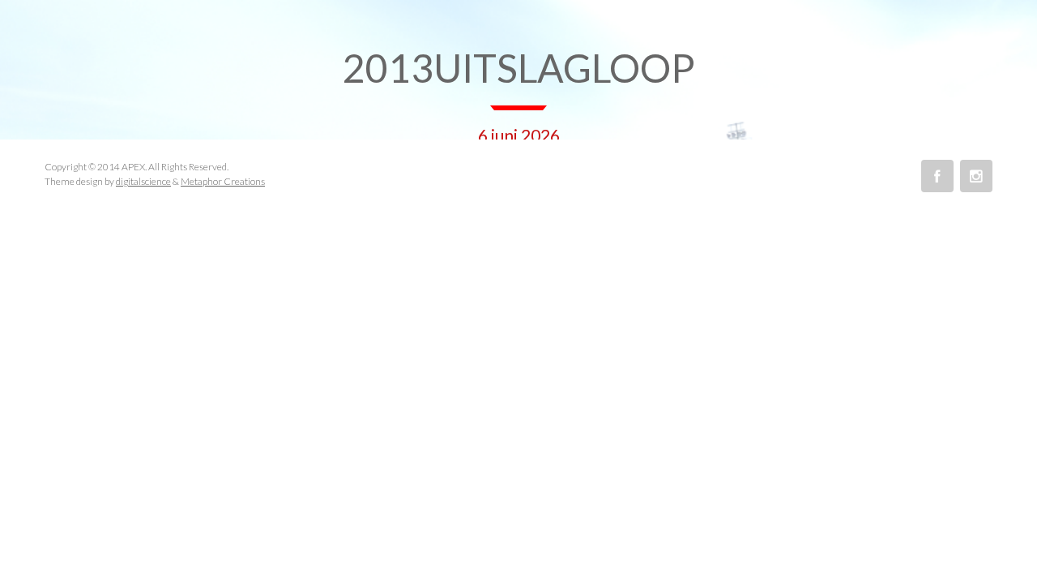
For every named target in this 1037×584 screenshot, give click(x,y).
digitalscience (143, 181)
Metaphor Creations (223, 181)
